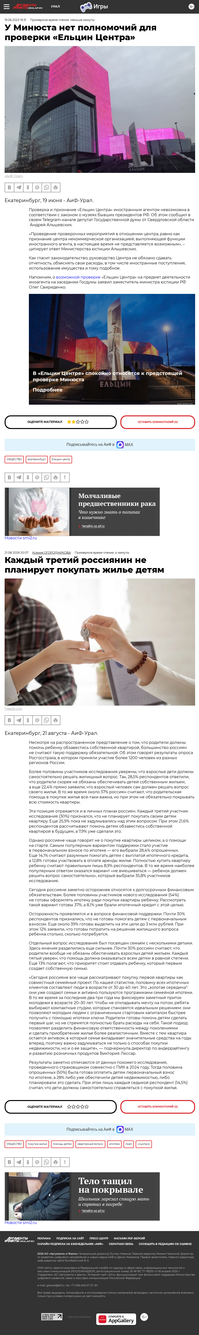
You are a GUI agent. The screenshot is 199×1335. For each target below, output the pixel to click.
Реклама (44, 1238)
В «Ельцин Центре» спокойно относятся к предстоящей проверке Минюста (107, 376)
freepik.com (13, 708)
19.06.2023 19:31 (15, 20)
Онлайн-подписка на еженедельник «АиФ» (70, 1244)
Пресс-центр (99, 1238)
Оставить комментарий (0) (158, 422)
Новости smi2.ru (21, 538)
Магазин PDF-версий (129, 1238)
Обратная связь (121, 1244)
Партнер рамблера (79, 1316)
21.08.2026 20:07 (16, 552)
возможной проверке (78, 277)
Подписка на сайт (70, 1238)
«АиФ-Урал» (14, 176)
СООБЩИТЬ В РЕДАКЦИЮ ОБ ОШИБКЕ (165, 1244)
